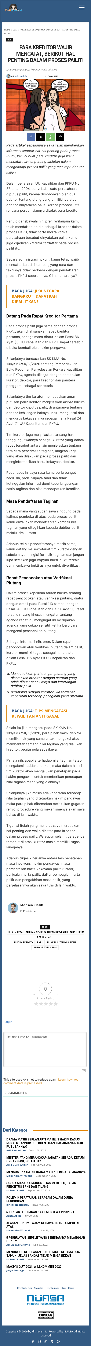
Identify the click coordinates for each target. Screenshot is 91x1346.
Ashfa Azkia (14, 1215)
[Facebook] (31, 137)
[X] (40, 137)
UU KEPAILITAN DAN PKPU (61, 942)
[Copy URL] (60, 137)
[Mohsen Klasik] (8, 76)
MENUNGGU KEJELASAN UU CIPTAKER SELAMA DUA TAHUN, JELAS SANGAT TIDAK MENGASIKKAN (43, 1254)
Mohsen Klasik (21, 76)
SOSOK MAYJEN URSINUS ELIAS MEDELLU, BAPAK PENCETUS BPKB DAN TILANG (41, 1185)
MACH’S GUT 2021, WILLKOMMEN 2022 (33, 1267)
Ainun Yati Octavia (18, 1244)
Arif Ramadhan (16, 1150)
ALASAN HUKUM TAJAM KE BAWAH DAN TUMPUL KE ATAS (43, 1225)
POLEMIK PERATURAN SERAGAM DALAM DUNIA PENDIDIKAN (39, 1200)
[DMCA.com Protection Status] (46, 1318)
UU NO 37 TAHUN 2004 (45, 947)
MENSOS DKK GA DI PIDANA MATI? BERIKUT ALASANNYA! (46, 1172)
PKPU (40, 942)
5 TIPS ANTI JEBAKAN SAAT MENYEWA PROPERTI (40, 1212)
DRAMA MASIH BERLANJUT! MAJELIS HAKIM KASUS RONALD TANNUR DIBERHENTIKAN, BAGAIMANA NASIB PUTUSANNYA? (44, 1143)
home (7, 29)
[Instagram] (39, 1342)
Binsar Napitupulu (17, 1204)
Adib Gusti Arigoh (17, 1164)
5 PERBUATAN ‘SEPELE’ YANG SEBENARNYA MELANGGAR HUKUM (45, 1240)
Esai (15, 29)
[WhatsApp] (50, 137)
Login (8, 1021)
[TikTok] (45, 1342)
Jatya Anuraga (15, 1270)
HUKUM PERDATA (23, 942)
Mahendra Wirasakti (19, 1175)
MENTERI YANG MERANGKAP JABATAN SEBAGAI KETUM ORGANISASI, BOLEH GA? (45, 1159)
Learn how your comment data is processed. (41, 1081)
